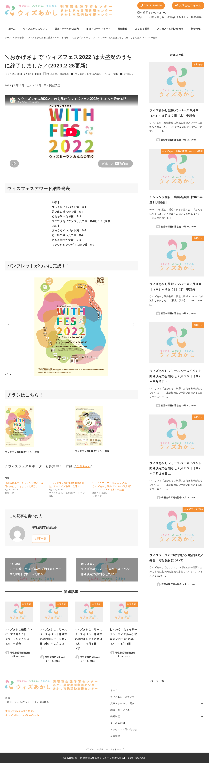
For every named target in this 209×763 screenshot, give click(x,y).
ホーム (114, 690)
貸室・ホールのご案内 (122, 703)
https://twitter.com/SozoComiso (22, 715)
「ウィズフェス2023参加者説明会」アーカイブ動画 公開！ (66, 484)
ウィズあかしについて (122, 696)
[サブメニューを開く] (202, 697)
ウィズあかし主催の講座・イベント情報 (96, 73)
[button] (8, 324)
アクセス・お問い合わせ (123, 729)
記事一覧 (40, 538)
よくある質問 (117, 722)
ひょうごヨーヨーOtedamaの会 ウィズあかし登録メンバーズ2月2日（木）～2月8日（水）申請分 (112, 486)
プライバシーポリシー (96, 749)
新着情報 (115, 735)
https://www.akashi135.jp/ (19, 710)
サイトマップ (117, 749)
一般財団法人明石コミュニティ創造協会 (99, 757)
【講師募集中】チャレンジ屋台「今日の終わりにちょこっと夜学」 (24, 484)
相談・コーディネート (122, 709)
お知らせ (129, 73)
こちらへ (83, 466)
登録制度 (115, 716)
